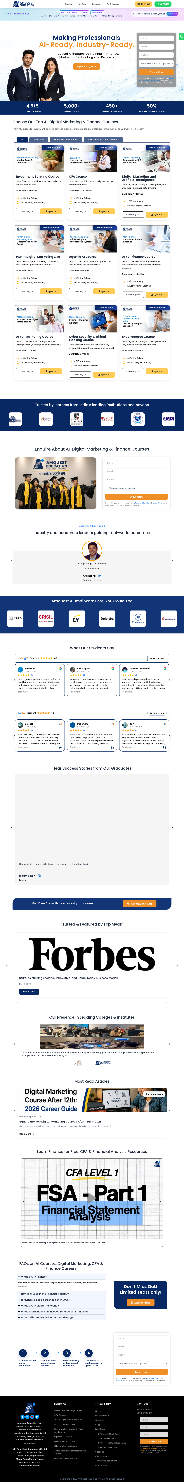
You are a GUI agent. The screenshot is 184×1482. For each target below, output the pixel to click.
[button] (143, 4)
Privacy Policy (156, 81)
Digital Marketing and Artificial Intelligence (139, 178)
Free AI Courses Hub (108, 1447)
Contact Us (101, 1465)
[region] (92, 14)
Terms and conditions (106, 1460)
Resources (96, 4)
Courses (68, 4)
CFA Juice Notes (106, 1438)
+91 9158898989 (144, 1409)
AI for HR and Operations (66, 1458)
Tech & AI (39, 139)
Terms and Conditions (143, 503)
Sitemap (99, 1451)
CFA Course (78, 177)
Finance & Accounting (66, 139)
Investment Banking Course (37, 177)
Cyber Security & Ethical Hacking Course (87, 338)
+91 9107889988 (144, 1413)
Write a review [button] (157, 658)
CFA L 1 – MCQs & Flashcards (112, 1442)
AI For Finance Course (138, 257)
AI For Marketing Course (34, 337)
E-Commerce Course (138, 337)
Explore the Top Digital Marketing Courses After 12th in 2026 (60, 1121)
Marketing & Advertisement (103, 139)
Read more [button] (23, 692)
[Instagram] (27, 1417)
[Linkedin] (37, 1417)
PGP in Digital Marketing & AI (38, 257)
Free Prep (82, 4)
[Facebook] (22, 1417)
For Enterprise (113, 4)
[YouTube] (32, 1417)
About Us (100, 1420)
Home (98, 1411)
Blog (97, 1424)
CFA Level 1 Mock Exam (109, 1434)
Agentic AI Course (83, 257)
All (22, 139)
